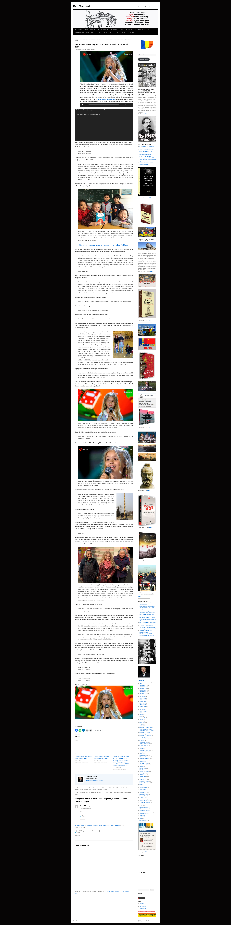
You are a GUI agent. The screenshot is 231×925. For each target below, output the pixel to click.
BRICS (141, 721)
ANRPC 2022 (143, 704)
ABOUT (86, 29)
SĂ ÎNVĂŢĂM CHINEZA (128, 33)
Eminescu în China (144, 763)
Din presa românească (144, 758)
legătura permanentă (102, 789)
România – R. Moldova (145, 800)
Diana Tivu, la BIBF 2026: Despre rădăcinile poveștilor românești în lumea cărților (147, 635)
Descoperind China (144, 752)
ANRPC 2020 (143, 701)
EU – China (129, 29)
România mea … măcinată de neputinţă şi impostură (119, 39)
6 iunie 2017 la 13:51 (80, 827)
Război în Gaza (143, 789)
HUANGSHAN (143, 774)
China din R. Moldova (100, 29)
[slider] (129, 104)
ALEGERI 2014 (143, 685)
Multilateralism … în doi (145, 782)
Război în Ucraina (143, 791)
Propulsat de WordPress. (145, 920)
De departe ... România (98, 787)
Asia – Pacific (142, 717)
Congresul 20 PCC (144, 742)
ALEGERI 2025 (143, 693)
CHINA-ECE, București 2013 (146, 729)
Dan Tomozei (81, 6)
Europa (141, 766)
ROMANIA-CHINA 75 (145, 804)
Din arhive (142, 753)
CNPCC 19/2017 (143, 737)
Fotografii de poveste (144, 771)
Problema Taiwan (143, 787)
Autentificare (142, 903)
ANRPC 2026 (143, 711)
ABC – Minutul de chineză (145, 682)
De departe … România (145, 750)
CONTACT (122, 29)
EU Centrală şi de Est (144, 765)
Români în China (121, 787)
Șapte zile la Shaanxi (144, 807)
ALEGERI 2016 (143, 687)
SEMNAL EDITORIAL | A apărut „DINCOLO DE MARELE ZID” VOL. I (147, 607)
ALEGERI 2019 (143, 688)
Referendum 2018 (143, 792)
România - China (79, 789)
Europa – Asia (143, 768)
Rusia (141, 805)
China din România (112, 29)
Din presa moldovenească (145, 756)
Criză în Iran (142, 747)
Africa (141, 683)
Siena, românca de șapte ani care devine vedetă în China (103, 244)
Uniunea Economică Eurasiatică (146, 812)
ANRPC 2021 (143, 703)
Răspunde (82, 819)
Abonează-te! (144, 59)
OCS (141, 784)
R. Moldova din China (96, 33)
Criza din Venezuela (144, 745)
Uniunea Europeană (144, 813)
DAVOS (141, 748)
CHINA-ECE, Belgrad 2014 (146, 727)
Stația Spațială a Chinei (144, 810)
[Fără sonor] (125, 105)
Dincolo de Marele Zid (144, 760)
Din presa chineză (143, 755)
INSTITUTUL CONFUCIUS (82, 33)
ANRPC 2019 (143, 700)
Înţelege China (108, 787)
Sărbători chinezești (144, 808)
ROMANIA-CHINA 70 (145, 802)
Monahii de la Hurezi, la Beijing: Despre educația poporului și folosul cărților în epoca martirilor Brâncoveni (148, 627)
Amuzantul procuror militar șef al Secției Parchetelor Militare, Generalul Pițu (148, 159)
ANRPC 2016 (143, 696)
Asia (140, 716)
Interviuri (115, 787)
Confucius (142, 740)
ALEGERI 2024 (143, 691)
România (106, 33)
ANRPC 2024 (143, 708)
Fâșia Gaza (142, 769)
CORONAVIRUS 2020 (145, 743)
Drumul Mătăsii (143, 761)
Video (141, 818)
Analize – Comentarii (144, 695)
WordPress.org (143, 908)
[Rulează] (83, 105)
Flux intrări (142, 905)
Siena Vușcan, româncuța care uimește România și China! (101, 757)
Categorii (141, 680)
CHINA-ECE (142, 726)
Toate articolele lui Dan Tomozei (95, 780)
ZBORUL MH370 (143, 820)
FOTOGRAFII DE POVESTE (141, 29)
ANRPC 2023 (143, 706)
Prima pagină (78, 29)
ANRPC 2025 (143, 709)
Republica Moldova (144, 794)
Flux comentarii (143, 906)
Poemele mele (142, 786)
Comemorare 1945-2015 (145, 739)
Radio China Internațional (106, 99)
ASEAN (141, 714)
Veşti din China (87, 789)
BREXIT (141, 719)
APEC (141, 713)
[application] (104, 125)
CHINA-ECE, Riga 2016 (145, 732)
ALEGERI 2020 (143, 690)
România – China (143, 799)
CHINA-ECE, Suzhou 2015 (146, 735)
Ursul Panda (142, 815)
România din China (115, 33)
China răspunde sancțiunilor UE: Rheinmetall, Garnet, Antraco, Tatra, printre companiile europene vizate (147, 612)
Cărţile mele (142, 722)
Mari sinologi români (144, 781)
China (91, 29)
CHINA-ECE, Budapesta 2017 (146, 730)
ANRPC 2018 (143, 698)
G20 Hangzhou (143, 773)
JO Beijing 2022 (143, 779)
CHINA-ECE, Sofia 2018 (145, 734)
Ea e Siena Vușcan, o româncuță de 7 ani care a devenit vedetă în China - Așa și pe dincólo (97, 825)
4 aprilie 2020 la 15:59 (85, 808)
